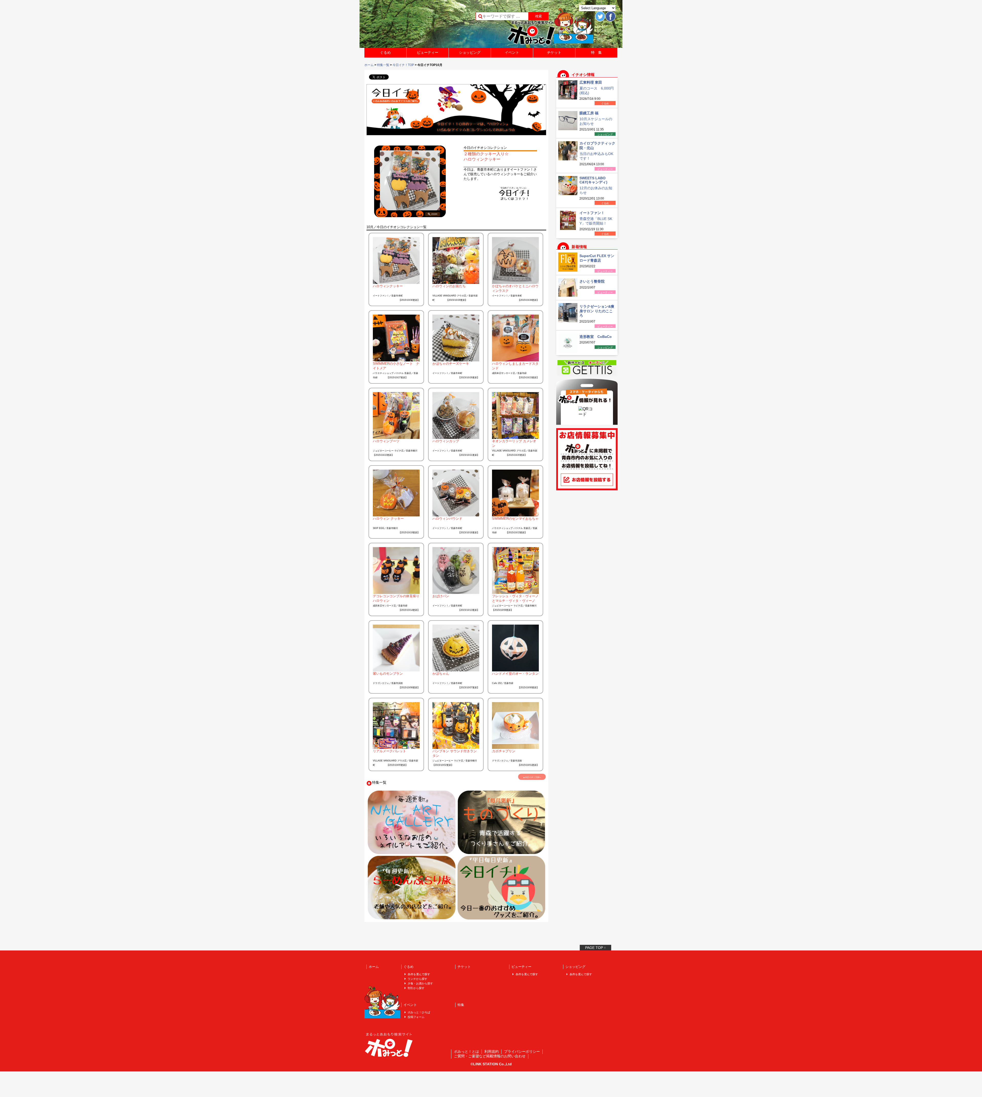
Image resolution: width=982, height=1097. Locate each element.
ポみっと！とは (466, 1051)
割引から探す (416, 988)
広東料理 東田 (590, 82)
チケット (554, 52)
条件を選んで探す (419, 974)
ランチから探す (417, 978)
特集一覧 (383, 65)
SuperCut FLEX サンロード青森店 (596, 258)
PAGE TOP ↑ (595, 948)
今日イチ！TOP (403, 65)
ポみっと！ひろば (419, 1012)
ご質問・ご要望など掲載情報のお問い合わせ (490, 1056)
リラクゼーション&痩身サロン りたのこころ (596, 310)
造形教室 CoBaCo (595, 337)
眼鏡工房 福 (588, 113)
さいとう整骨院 (592, 281)
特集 (460, 1005)
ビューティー (427, 52)
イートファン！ (592, 213)
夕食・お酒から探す (420, 983)
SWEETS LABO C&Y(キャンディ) (593, 180)
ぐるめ (385, 52)
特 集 (596, 52)
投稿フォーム (416, 1016)
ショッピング (470, 52)
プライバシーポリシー (522, 1051)
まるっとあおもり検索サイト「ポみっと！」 (402, 25)
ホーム (369, 65)
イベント (512, 52)
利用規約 (491, 1051)
